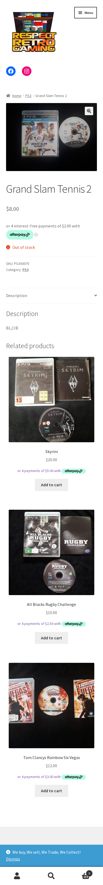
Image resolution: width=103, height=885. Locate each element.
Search (51, 876)
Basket (79, 871)
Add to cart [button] (51, 484)
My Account (17, 876)
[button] (89, 111)
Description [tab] (16, 295)
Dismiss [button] (13, 859)
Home (16, 95)
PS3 (28, 95)
